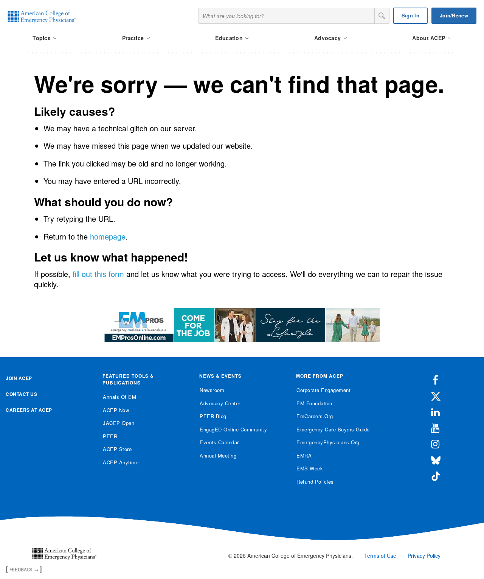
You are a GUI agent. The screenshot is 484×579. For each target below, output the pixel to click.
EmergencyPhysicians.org (328, 442)
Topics (42, 38)
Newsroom (212, 390)
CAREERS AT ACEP (29, 409)
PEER (110, 436)
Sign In (410, 15)
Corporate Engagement (323, 390)
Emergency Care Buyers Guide (333, 429)
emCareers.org (314, 416)
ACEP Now (116, 410)
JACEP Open (118, 422)
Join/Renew (454, 15)
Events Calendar (219, 442)
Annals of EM (119, 396)
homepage (108, 236)
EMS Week (309, 468)
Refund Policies (315, 481)
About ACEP (429, 38)
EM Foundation (314, 403)
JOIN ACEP (19, 378)
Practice (134, 38)
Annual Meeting (218, 455)
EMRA (304, 455)
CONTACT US (21, 394)
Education (229, 38)
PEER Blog (213, 416)
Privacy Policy (424, 555)
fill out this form (98, 273)
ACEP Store (117, 449)
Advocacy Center (220, 403)
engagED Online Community (233, 429)
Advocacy (328, 38)
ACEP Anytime (120, 462)
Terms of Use (380, 555)
